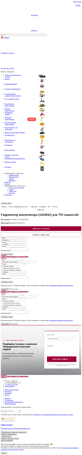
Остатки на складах (8, 68)
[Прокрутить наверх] (1, 427)
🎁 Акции (5, 37)
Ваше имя (50, 334)
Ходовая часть (6, 436)
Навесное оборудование (9, 434)
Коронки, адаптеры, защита (10, 438)
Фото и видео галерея (16, 187)
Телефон (50, 346)
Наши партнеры (10, 404)
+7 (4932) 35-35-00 (11, 384)
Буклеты (12, 193)
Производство (13, 177)
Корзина (34, 30)
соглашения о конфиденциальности (61, 285)
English (78, 5)
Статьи (11, 189)
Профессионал (14, 175)
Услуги (7, 184)
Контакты (34, 15)
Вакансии (12, 180)
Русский (78, 1)
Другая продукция (7, 440)
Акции (11, 179)
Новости (8, 182)
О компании (9, 400)
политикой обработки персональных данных (66, 364)
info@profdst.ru (10, 386)
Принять (4, 453)
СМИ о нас (12, 191)
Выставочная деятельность (14, 402)
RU (74, 1)
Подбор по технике (7, 53)
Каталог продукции (11, 390)
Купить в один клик (41, 235)
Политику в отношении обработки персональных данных (53, 414)
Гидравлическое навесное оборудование (14, 432)
